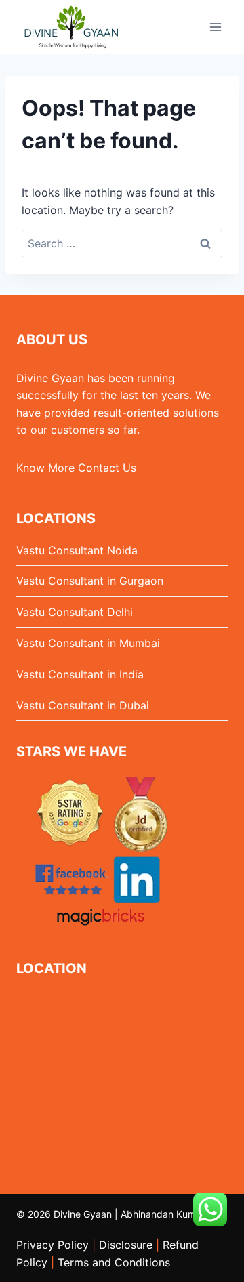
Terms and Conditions (114, 1262)
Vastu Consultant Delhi (74, 612)
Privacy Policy (52, 1245)
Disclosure (125, 1245)
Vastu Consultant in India (80, 674)
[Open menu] (215, 26)
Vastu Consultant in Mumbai (88, 643)
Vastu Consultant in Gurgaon (89, 580)
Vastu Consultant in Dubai (82, 705)
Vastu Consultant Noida (77, 550)
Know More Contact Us (76, 467)
